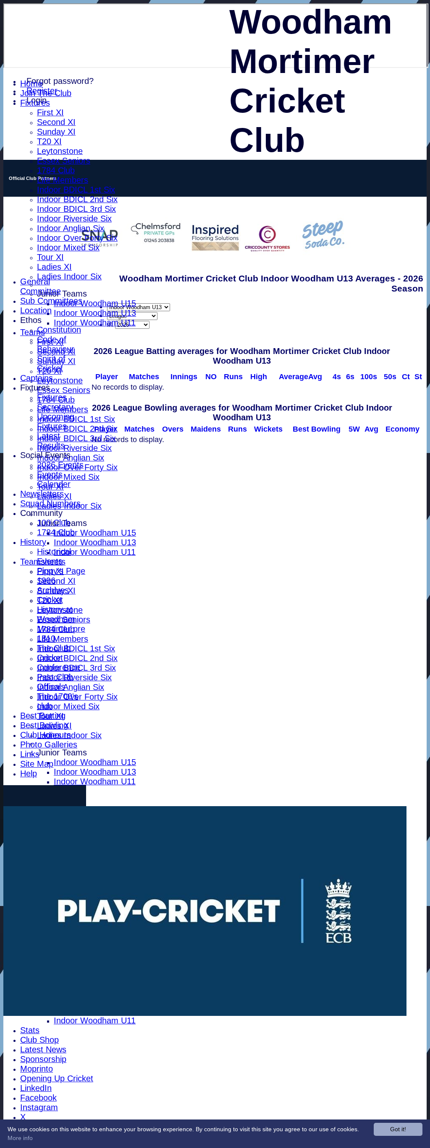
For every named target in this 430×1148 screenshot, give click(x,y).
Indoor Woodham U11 (95, 322)
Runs (233, 376)
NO (211, 376)
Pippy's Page (61, 570)
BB (317, 429)
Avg (371, 429)
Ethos (31, 320)
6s (350, 376)
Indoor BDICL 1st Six (76, 189)
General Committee (40, 286)
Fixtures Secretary (55, 402)
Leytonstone (60, 151)
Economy (402, 429)
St (418, 376)
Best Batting (43, 715)
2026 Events (60, 464)
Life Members (62, 180)
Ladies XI (54, 266)
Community (41, 513)
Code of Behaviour (55, 344)
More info (20, 1138)
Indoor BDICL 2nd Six (77, 199)
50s (390, 376)
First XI (50, 112)
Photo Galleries (48, 744)
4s (337, 376)
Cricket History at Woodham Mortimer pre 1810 (61, 619)
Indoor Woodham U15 (95, 303)
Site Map (36, 763)
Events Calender (54, 479)
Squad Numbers (50, 503)
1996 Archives (53, 585)
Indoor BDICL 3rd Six (76, 208)
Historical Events (54, 556)
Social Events (45, 455)
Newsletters (42, 493)
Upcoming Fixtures (55, 421)
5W (354, 429)
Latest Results (51, 440)
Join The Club (45, 93)
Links (29, 754)
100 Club (53, 522)
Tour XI (50, 257)
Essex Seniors (63, 160)
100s (368, 376)
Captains (36, 378)
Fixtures (35, 102)
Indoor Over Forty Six (77, 237)
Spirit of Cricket (51, 363)
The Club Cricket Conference (58, 657)
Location (36, 310)
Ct (406, 376)
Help (28, 773)
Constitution (59, 329)
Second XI (56, 122)
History (33, 542)
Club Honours (45, 734)
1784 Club (56, 170)
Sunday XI (56, 131)
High (258, 376)
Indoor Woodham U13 (95, 313)
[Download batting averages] (422, 369)
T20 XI (49, 141)
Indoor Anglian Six (70, 228)
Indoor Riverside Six (74, 218)
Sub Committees (51, 300)
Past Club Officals (55, 681)
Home (31, 83)
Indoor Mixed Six (68, 247)
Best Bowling (44, 725)
